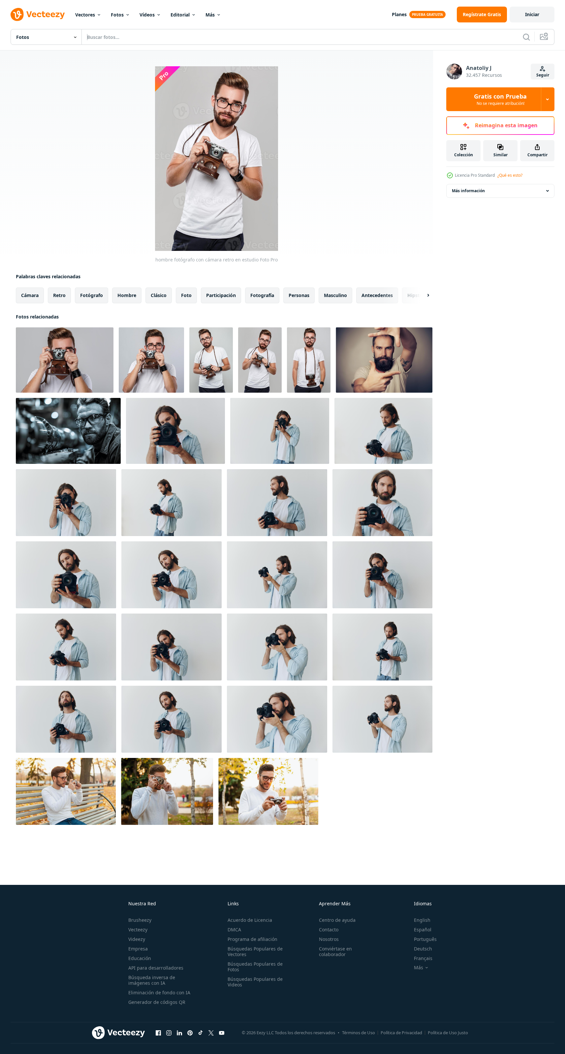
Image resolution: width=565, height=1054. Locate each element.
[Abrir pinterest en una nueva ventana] (190, 1032)
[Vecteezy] (38, 14)
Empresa (138, 949)
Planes (399, 14)
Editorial (180, 15)
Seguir (542, 75)
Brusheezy (139, 920)
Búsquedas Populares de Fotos (255, 967)
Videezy (136, 939)
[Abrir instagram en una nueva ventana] (169, 1032)
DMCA (234, 929)
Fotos (117, 15)
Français (423, 958)
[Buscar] (526, 37)
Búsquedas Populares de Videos (255, 982)
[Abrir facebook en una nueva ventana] (158, 1032)
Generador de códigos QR (156, 1002)
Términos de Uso (358, 1033)
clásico (159, 295)
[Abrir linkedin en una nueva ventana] (179, 1032)
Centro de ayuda (337, 920)
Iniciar (532, 14)
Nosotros (329, 939)
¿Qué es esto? (509, 175)
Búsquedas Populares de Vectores (255, 951)
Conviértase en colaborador (335, 951)
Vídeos (147, 15)
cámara (30, 295)
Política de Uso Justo (448, 1033)
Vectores (85, 15)
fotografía (262, 295)
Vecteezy (137, 929)
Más (210, 15)
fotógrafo (91, 295)
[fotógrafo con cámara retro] (308, 360)
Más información (468, 191)
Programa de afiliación (252, 939)
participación (221, 295)
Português (425, 939)
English (422, 920)
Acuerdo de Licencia (250, 920)
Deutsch (423, 949)
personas (299, 295)
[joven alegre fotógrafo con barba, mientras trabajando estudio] (384, 360)
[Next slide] (422, 295)
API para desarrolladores (155, 968)
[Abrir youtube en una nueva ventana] (221, 1032)
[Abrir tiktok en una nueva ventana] (200, 1032)
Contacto (328, 929)
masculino (335, 295)
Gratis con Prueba (500, 99)
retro (59, 295)
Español (422, 929)
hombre (126, 295)
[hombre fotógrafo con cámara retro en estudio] (64, 360)
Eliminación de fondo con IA (159, 992)
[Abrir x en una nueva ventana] (211, 1032)
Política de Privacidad (401, 1033)
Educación (139, 958)
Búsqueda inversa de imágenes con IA (151, 980)
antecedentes (377, 295)
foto (186, 295)
